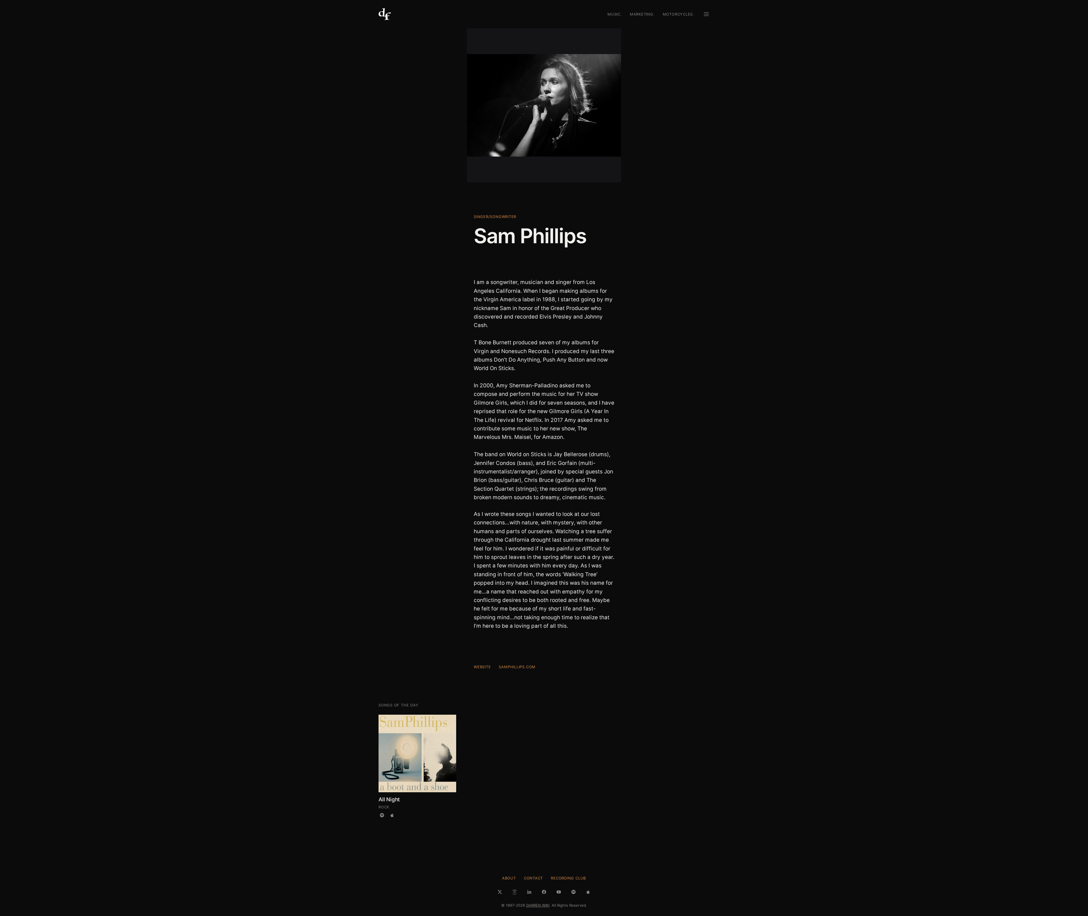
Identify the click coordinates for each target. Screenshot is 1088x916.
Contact (533, 878)
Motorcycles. (678, 14)
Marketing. (642, 14)
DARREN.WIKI (537, 905)
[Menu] (706, 14)
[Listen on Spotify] (382, 815)
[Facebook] (544, 892)
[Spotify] (573, 892)
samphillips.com (517, 667)
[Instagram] (514, 892)
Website (482, 667)
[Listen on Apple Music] (392, 815)
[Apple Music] (588, 892)
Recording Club (568, 878)
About (509, 878)
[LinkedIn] (529, 892)
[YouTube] (558, 892)
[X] (500, 892)
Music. (614, 14)
